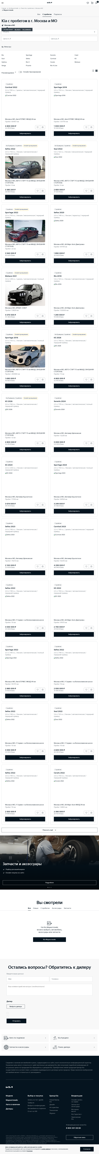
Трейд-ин (31, 1103)
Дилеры (9, 1109)
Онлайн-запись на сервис (76, 1101)
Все (38, 14)
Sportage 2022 (11, 213)
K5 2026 (57, 338)
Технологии (54, 1110)
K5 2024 (8, 465)
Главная (4, 8)
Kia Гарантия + (76, 1114)
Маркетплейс (12, 1100)
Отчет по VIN (32, 1111)
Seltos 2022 (10, 149)
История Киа (54, 1107)
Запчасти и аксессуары (75, 1105)
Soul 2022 (58, 149)
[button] (49, 887)
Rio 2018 (57, 276)
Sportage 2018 (60, 87)
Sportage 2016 (11, 338)
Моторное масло (75, 1110)
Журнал (52, 1113)
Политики (29, 1151)
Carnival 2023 (60, 527)
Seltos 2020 (59, 213)
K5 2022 (57, 588)
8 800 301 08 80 (73, 1128)
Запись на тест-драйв (35, 1100)
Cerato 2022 (59, 773)
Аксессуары (56, 908)
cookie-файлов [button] (45, 1149)
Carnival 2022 (11, 87)
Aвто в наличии (13, 1105)
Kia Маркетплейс (13, 8)
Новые (35, 908)
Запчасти (67, 908)
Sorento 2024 (60, 401)
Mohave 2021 (11, 276)
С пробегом (47, 14)
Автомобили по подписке (37, 1108)
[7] (96, 3)
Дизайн (52, 1105)
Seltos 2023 (10, 527)
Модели (9, 1096)
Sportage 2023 (60, 465)
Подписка (58, 14)
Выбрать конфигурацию (36, 1106)
